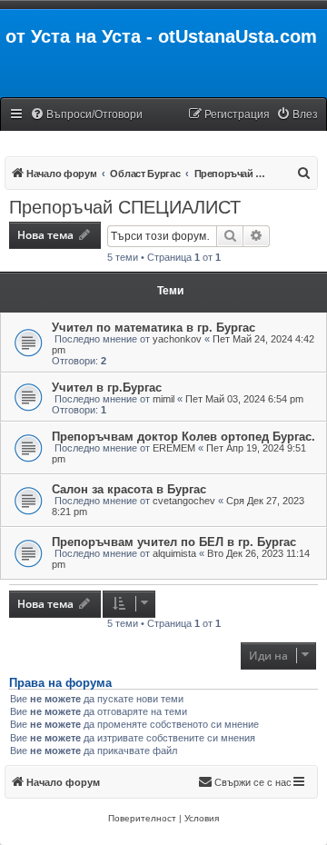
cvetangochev (184, 500)
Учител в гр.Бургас (107, 387)
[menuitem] (86, 115)
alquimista (174, 553)
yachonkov (177, 338)
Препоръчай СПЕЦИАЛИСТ (125, 207)
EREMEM (174, 447)
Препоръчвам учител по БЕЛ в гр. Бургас (174, 542)
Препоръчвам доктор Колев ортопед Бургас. (183, 436)
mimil (163, 398)
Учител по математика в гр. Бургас (153, 327)
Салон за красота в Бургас (129, 489)
